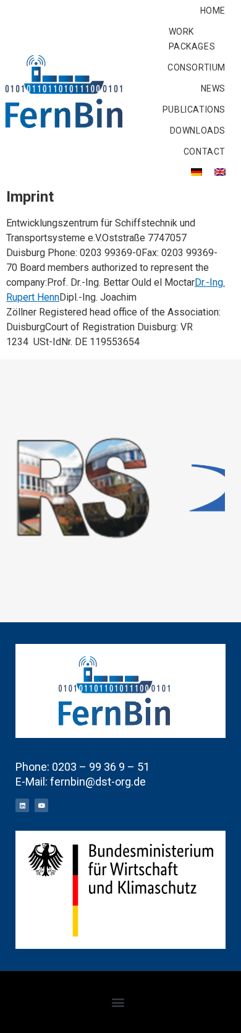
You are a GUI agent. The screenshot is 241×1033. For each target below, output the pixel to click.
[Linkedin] (22, 805)
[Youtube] (41, 805)
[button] (118, 1002)
